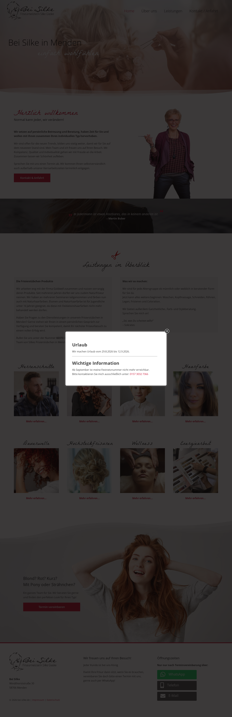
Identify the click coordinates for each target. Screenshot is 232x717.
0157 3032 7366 (139, 374)
